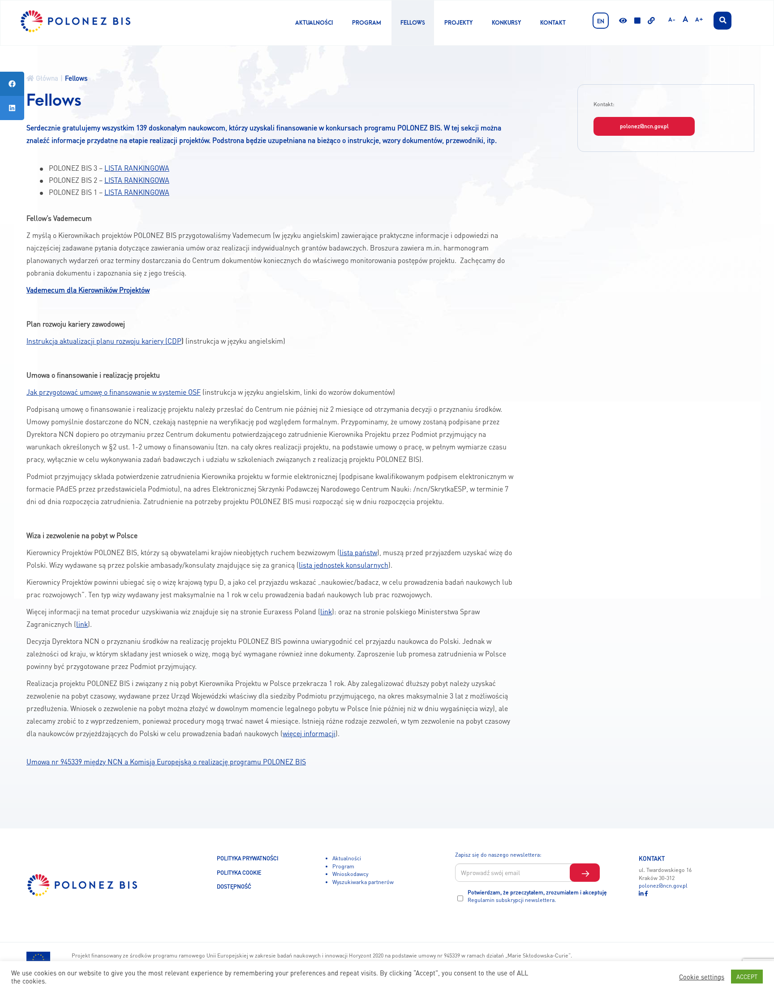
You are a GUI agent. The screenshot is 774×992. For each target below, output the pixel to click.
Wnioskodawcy (350, 873)
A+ (699, 20)
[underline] (651, 21)
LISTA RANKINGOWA (136, 168)
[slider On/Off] (637, 21)
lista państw (358, 552)
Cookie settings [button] (701, 977)
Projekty (458, 23)
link (326, 611)
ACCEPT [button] (746, 976)
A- (671, 20)
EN (600, 21)
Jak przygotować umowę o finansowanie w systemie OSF (113, 392)
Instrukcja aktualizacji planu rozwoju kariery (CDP (103, 340)
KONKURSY (506, 23)
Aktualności (314, 23)
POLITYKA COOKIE (239, 872)
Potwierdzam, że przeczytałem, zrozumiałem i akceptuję (537, 896)
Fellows (412, 23)
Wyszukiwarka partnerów (363, 881)
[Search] (722, 21)
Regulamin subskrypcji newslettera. (512, 899)
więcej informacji (309, 733)
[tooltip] (12, 84)
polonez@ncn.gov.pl (644, 125)
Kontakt (553, 23)
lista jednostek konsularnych (343, 565)
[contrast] (623, 21)
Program (366, 23)
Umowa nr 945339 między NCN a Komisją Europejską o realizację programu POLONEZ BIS (166, 761)
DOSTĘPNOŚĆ (234, 886)
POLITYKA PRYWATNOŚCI (247, 858)
